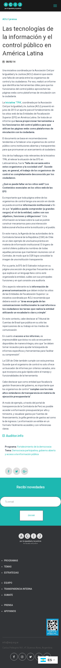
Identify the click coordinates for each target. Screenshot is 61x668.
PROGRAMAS (11, 560)
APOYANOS (10, 611)
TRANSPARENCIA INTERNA (18, 589)
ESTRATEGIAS (11, 572)
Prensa (13, 19)
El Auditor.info (12, 436)
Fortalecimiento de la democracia (34, 446)
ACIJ (4, 19)
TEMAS (8, 566)
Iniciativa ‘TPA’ (13, 102)
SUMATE (8, 595)
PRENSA (8, 605)
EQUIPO (8, 583)
